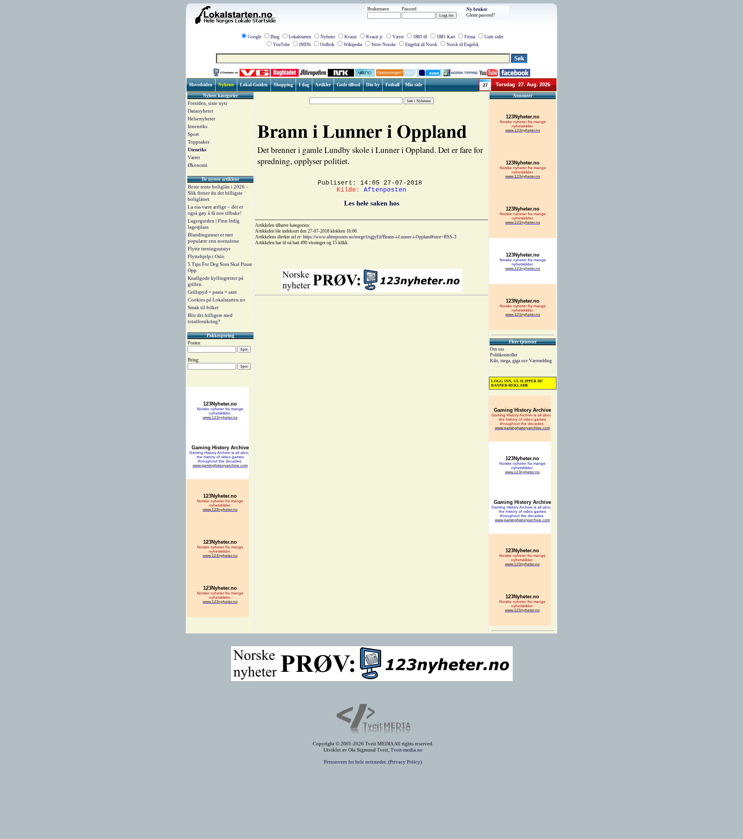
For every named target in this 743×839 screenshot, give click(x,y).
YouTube (281, 44)
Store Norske (384, 44)
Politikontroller (503, 355)
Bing (274, 36)
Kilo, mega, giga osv (509, 360)
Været (398, 36)
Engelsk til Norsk (421, 44)
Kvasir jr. (374, 36)
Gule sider (493, 36)
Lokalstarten (300, 36)
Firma (469, 36)
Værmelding (540, 360)
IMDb (305, 44)
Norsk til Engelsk (463, 44)
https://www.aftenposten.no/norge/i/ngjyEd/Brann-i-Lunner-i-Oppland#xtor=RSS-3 (379, 237)
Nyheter (327, 36)
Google (254, 36)
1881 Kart (446, 36)
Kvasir (350, 36)
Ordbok (327, 44)
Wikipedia (353, 44)
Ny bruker (476, 9)
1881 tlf (420, 36)
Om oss (497, 349)
